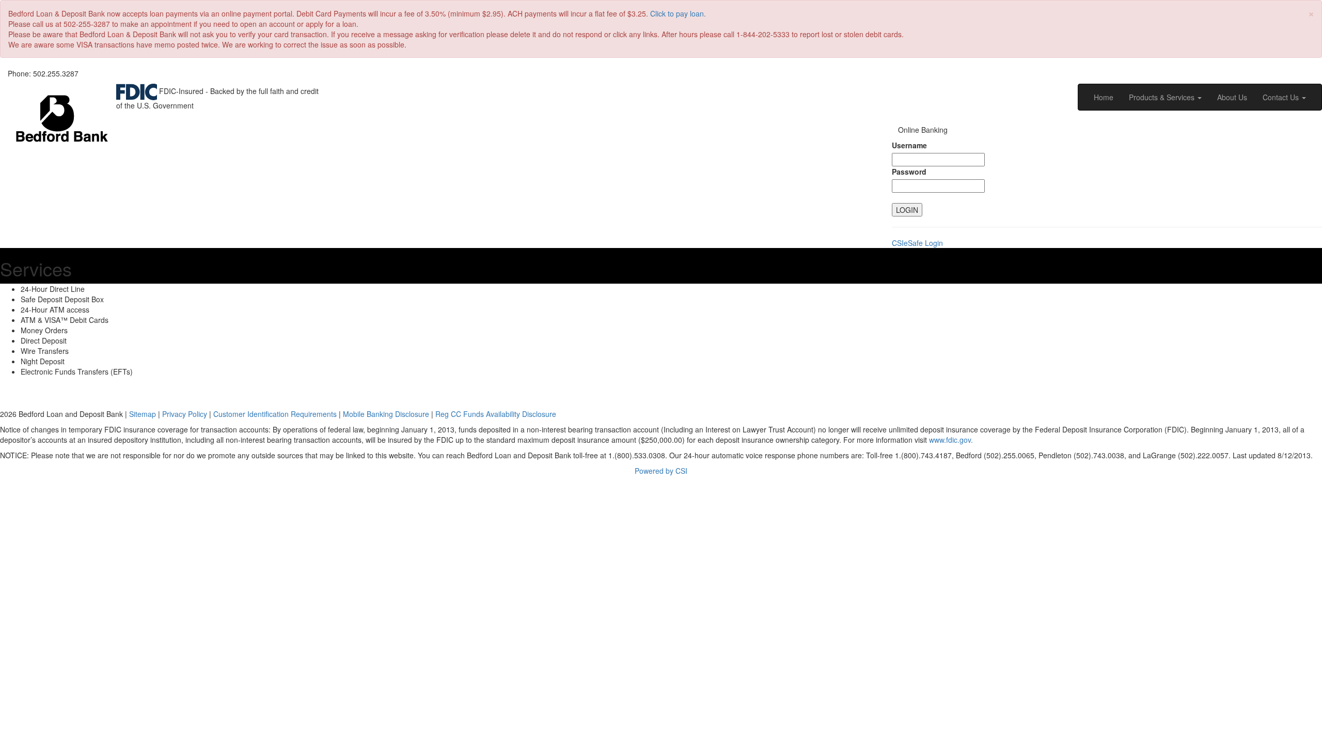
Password (909, 171)
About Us (1232, 97)
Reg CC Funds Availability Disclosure (495, 414)
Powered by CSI (661, 471)
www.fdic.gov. (951, 440)
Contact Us (1282, 97)
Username (909, 145)
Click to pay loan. (678, 13)
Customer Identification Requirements (275, 414)
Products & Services (1163, 97)
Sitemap (142, 414)
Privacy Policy (184, 414)
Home (1103, 97)
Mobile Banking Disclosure (386, 414)
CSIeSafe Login (917, 243)
